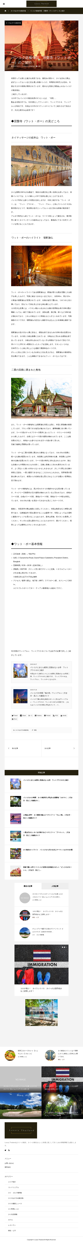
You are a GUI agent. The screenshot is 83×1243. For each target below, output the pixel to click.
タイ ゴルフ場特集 (38, 935)
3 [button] (66, 947)
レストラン (12, 1225)
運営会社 (8, 1167)
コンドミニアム (13, 1187)
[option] (41, 970)
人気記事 (55, 886)
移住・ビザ (35, 917)
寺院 (35, 730)
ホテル (10, 1220)
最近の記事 (28, 886)
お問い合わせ (9, 1163)
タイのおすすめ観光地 (13, 23)
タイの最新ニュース (15, 1203)
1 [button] (62, 947)
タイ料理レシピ (37, 900)
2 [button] (64, 947)
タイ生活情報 (12, 1214)
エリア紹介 (12, 1182)
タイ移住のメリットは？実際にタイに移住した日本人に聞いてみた (28, 1053)
